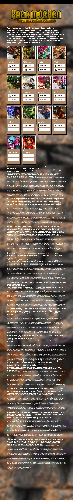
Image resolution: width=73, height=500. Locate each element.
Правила (20, 1)
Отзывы (15, 1)
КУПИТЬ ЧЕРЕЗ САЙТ (12, 70)
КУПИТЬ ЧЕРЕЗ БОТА (12, 66)
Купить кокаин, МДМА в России (48, 441)
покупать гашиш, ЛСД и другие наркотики (22, 365)
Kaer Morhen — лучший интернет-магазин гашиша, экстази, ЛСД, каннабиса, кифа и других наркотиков (34, 337)
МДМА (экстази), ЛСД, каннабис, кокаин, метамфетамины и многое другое (33, 260)
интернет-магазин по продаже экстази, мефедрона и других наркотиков (33, 229)
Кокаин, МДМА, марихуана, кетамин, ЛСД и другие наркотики (29, 417)
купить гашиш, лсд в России (17, 285)
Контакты (9, 1)
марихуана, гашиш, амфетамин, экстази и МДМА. (18, 468)
